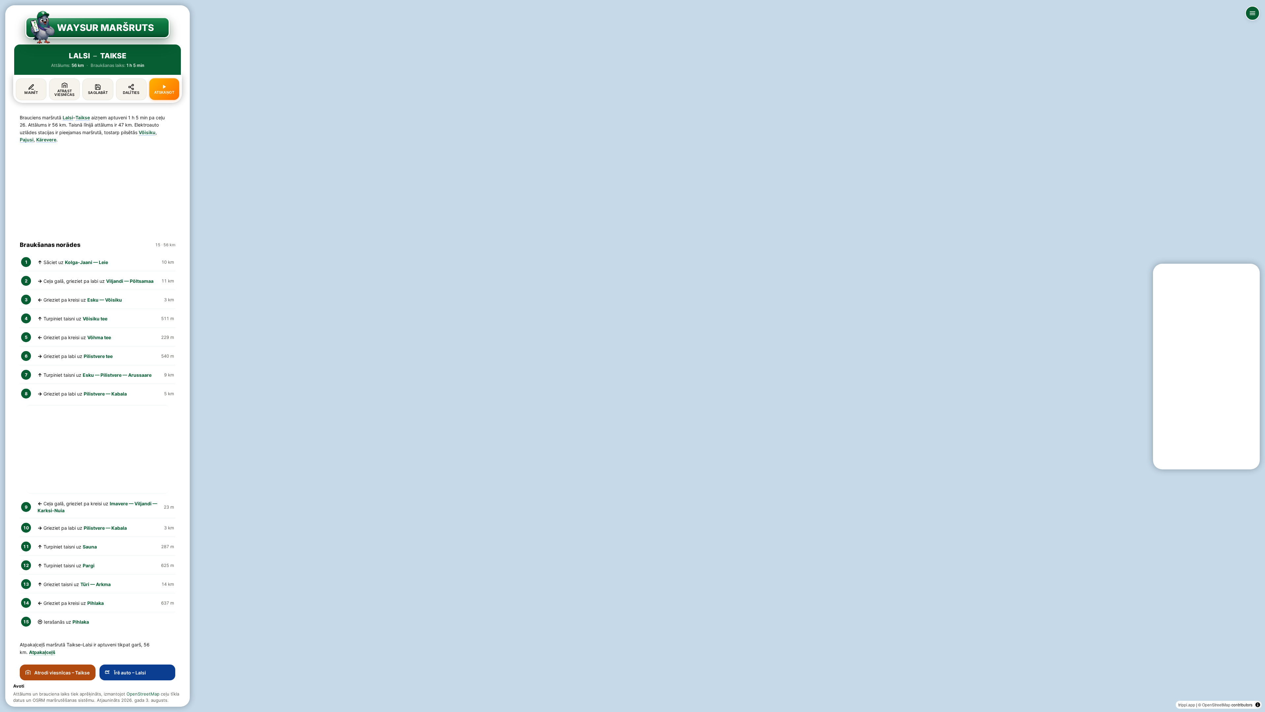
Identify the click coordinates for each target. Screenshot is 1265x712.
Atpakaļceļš (42, 652)
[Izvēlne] (1252, 13)
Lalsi (68, 117)
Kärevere (46, 139)
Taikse (82, 117)
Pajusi (27, 139)
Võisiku (147, 132)
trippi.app (1186, 704)
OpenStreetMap (1216, 704)
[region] (632, 356)
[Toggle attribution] (1258, 705)
